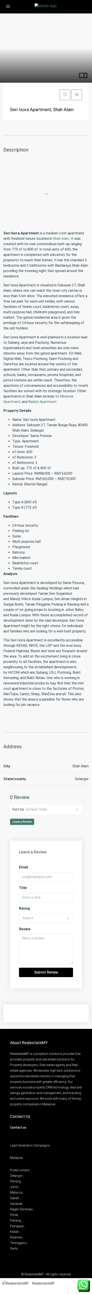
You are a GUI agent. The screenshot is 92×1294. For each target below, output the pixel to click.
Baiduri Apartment (42, 402)
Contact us (18, 1127)
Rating (24, 908)
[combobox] (52, 809)
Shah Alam (61, 238)
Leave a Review (22, 821)
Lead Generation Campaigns (30, 1145)
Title (23, 888)
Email (23, 867)
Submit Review (46, 972)
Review (25, 929)
